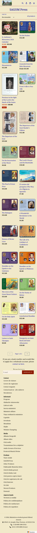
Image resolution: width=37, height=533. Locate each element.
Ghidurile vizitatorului (11, 402)
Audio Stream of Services (12, 448)
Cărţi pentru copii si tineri (12, 476)
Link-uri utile (8, 405)
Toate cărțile (8, 458)
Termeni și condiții (10, 498)
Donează (7, 491)
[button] (32, 532)
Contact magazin (9, 387)
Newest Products (9, 488)
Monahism (7, 424)
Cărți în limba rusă (10, 473)
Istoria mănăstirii (10, 408)
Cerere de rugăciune (11, 384)
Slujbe (6, 427)
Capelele (7, 418)
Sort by (4, 14)
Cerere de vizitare (10, 381)
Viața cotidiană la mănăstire (13, 414)
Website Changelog (10, 430)
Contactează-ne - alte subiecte (14, 390)
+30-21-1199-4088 (16, 527)
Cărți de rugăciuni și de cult (13, 479)
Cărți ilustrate (8, 482)
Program (7, 399)
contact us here (18, 364)
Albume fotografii (10, 436)
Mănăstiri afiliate (9, 411)
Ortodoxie (7, 421)
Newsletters (8, 393)
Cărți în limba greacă (11, 470)
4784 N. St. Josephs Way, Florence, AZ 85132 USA (19, 522)
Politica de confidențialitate (13, 501)
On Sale (6, 485)
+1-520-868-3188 (17, 524)
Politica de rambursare (11, 504)
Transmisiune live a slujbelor (14, 445)
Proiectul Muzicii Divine (12, 451)
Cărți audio (7, 442)
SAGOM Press (8, 461)
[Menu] (34, 3)
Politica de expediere (11, 507)
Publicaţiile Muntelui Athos (13, 467)
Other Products (9, 464)
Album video (8, 439)
